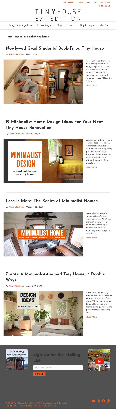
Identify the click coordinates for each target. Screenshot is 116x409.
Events (80, 2)
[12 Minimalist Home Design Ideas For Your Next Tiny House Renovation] (43, 161)
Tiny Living (86, 25)
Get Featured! (69, 2)
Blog (59, 25)
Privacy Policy (25, 406)
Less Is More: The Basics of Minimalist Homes (52, 201)
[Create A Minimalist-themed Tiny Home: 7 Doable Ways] (43, 313)
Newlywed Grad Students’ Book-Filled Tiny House (55, 48)
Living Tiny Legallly (18, 25)
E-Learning (43, 25)
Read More (91, 85)
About (102, 25)
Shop (88, 2)
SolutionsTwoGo (48, 406)
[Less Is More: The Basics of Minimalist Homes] (43, 234)
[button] (93, 401)
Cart (95, 2)
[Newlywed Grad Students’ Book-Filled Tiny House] (43, 81)
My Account (105, 2)
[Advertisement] (66, 387)
